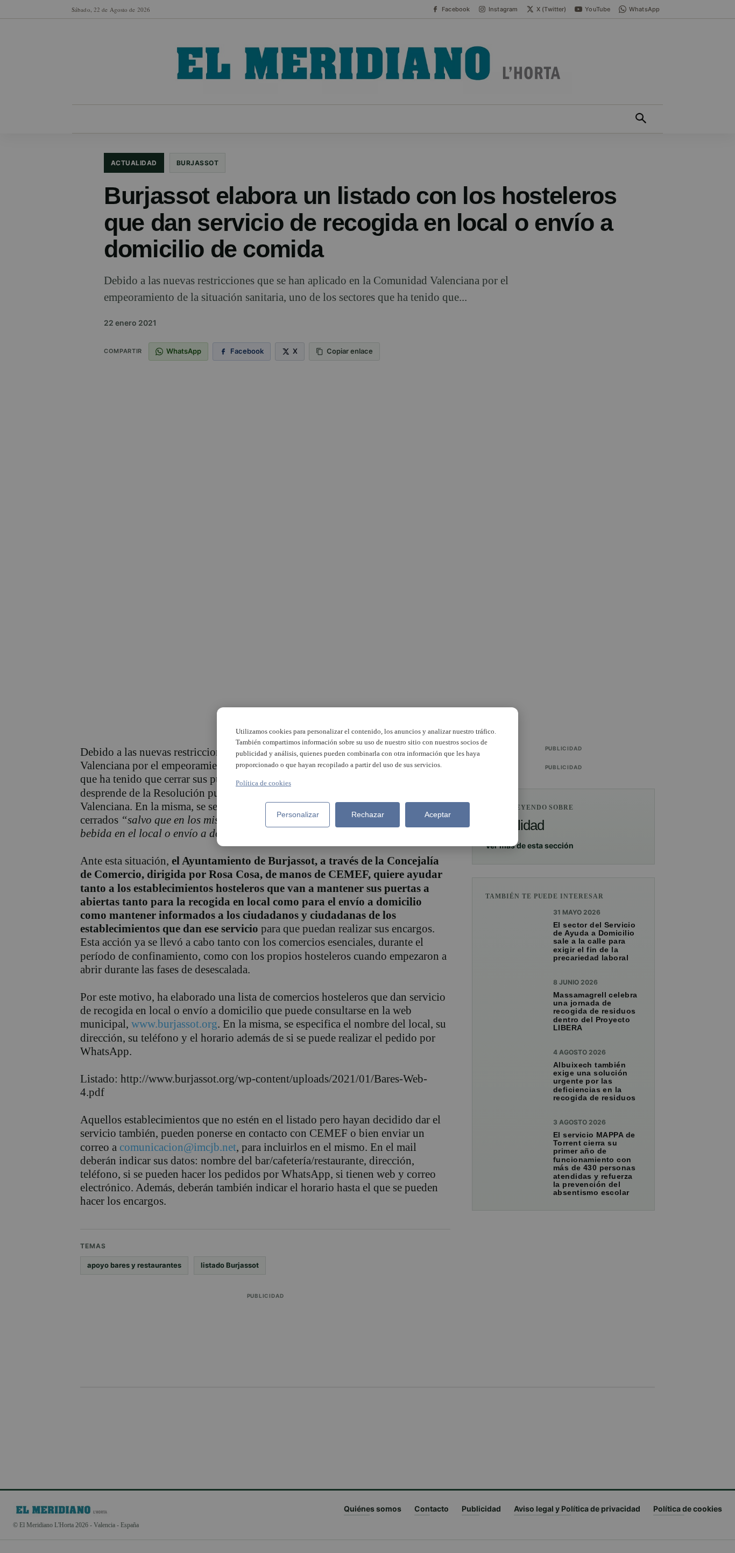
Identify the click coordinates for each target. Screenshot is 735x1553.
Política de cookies (263, 783)
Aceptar (438, 814)
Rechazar (367, 814)
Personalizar (298, 814)
